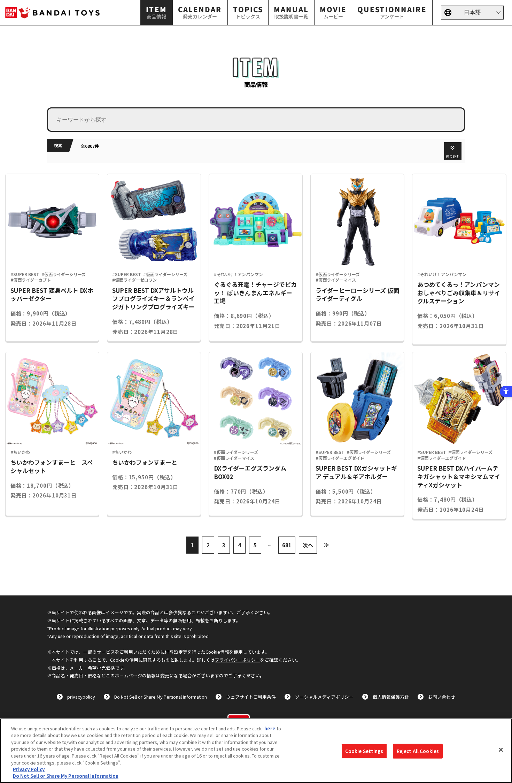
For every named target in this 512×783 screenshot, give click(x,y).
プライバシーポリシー (237, 659)
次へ (308, 545)
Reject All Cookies (418, 751)
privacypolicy (81, 696)
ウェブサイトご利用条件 (251, 696)
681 (287, 545)
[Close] (501, 749)
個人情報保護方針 (391, 696)
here (270, 728)
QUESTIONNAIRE (392, 12)
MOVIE (333, 12)
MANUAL (291, 12)
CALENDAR (200, 12)
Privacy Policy (29, 769)
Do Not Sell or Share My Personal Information (160, 696)
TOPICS (248, 12)
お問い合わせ (441, 696)
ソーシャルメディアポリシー (324, 696)
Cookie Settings (364, 751)
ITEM (156, 12)
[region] (256, 750)
